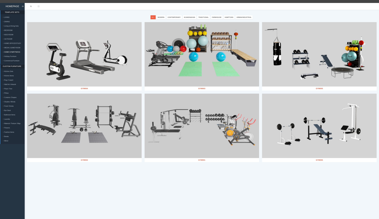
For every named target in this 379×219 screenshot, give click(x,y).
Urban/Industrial (244, 17)
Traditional (203, 17)
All (153, 17)
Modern (161, 17)
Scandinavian (189, 17)
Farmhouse (216, 17)
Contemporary (174, 17)
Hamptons (229, 17)
